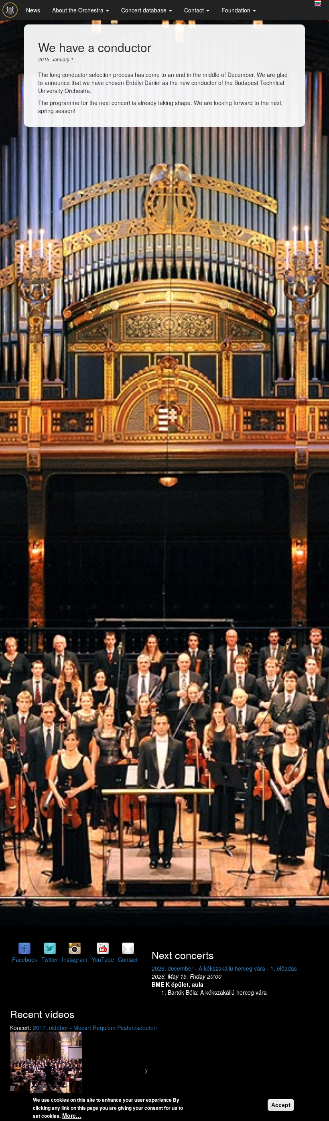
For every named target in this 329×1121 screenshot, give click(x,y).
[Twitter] (49, 948)
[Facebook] (24, 948)
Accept (280, 1105)
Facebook (24, 959)
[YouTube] (102, 948)
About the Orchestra (78, 10)
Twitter (49, 959)
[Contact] (128, 948)
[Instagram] (74, 948)
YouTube (102, 959)
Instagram (74, 959)
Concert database (144, 10)
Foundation (236, 10)
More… (71, 1115)
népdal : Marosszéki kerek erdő (250, 1076)
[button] (198, 1035)
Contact (194, 10)
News (33, 10)
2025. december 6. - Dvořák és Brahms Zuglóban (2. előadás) (89, 995)
